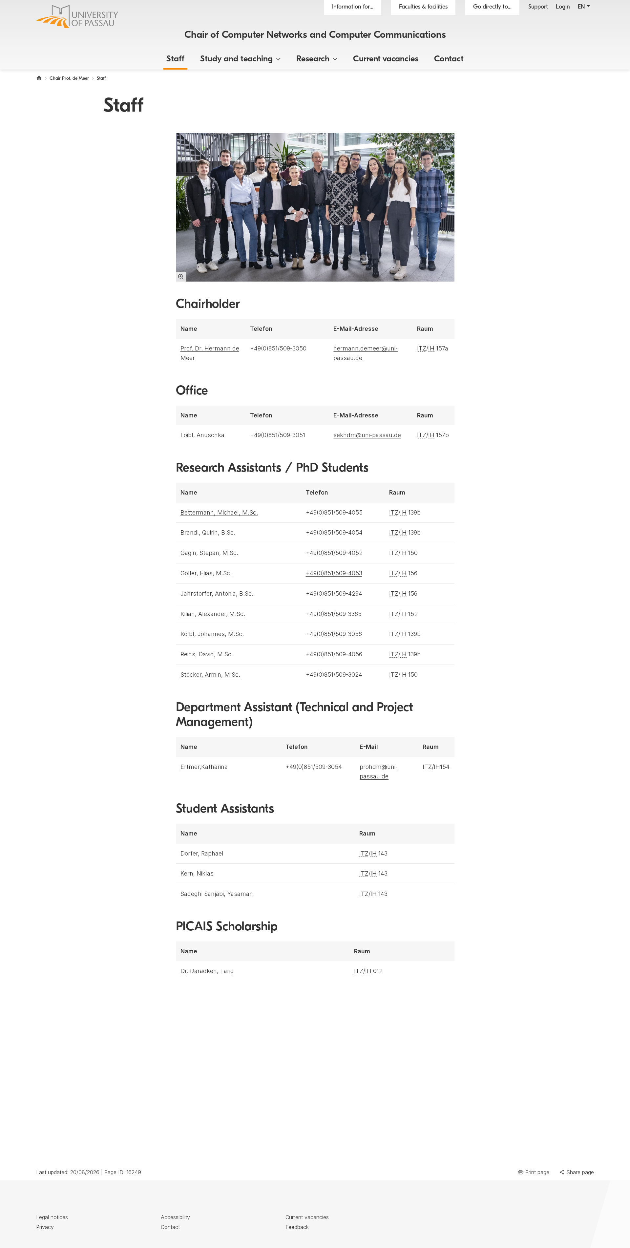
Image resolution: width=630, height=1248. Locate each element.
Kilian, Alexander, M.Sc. (212, 613)
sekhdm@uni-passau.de (367, 435)
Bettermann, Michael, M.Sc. (219, 512)
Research (312, 59)
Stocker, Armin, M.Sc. (210, 674)
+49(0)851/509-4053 (334, 573)
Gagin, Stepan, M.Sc (208, 552)
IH (431, 348)
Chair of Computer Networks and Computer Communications (315, 35)
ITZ (421, 348)
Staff (175, 59)
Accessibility (175, 1217)
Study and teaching (236, 59)
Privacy (45, 1227)
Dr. (184, 970)
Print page (537, 1172)
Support (538, 7)
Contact (449, 59)
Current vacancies (385, 59)
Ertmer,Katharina (204, 766)
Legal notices (52, 1217)
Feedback (297, 1227)
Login (563, 7)
